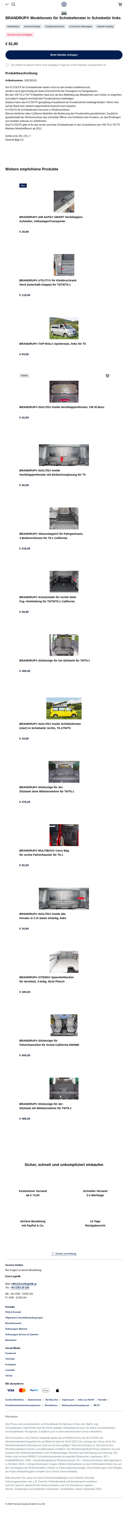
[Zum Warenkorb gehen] (120, 4)
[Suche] (13, 4)
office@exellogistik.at (24, 1283)
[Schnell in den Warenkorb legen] (107, 375)
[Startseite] (64, 4)
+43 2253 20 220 (19, 1287)
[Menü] (7, 4)
